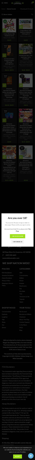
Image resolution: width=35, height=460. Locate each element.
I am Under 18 (17, 241)
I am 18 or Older (17, 236)
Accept (17, 456)
